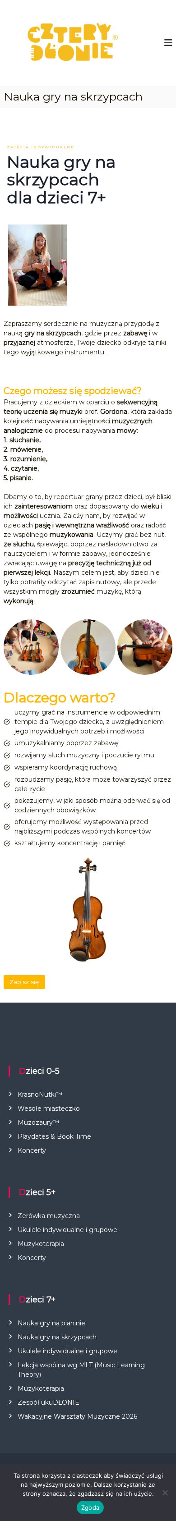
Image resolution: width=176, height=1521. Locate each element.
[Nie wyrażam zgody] (164, 1492)
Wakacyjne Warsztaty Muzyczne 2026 (77, 1416)
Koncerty (32, 1150)
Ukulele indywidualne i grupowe (67, 1230)
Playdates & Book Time (54, 1136)
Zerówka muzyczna (49, 1216)
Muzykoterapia (41, 1244)
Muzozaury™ (38, 1122)
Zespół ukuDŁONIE (48, 1402)
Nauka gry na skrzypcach (57, 1337)
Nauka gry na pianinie (51, 1323)
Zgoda (90, 1507)
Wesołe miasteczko (49, 1108)
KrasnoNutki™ (40, 1094)
